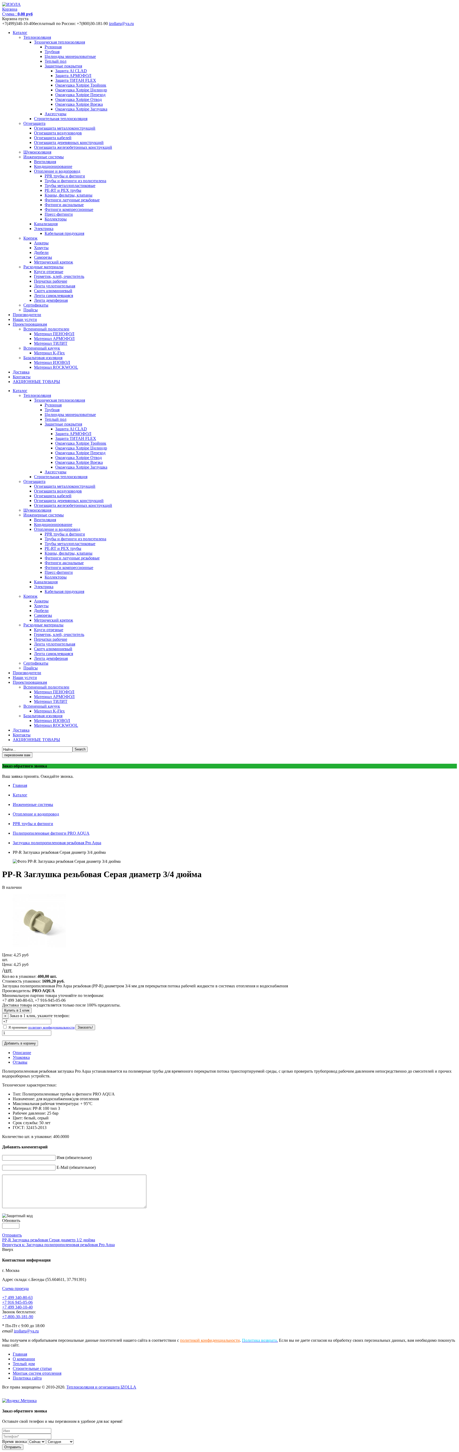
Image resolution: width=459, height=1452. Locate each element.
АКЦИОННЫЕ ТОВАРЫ (36, 381)
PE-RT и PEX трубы (63, 190)
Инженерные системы (43, 157)
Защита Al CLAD (71, 71)
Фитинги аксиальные (64, 204)
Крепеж (30, 238)
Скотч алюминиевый (53, 290)
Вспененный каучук (41, 348)
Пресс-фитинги (59, 214)
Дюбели (41, 252)
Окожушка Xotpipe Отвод (78, 99)
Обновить (11, 1220)
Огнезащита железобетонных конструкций (73, 147)
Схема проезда (15, 1288)
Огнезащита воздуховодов (58, 133)
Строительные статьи (32, 1368)
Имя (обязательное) (74, 1157)
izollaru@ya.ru (121, 23)
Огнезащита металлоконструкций (64, 128)
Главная (20, 785)
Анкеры (41, 243)
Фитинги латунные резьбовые (72, 200)
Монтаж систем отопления (37, 1373)
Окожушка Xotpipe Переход (80, 94)
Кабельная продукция (64, 233)
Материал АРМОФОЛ (54, 338)
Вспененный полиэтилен (46, 329)
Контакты (22, 377)
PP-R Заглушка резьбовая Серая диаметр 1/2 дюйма (48, 1240)
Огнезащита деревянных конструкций (69, 142)
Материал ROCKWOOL (56, 367)
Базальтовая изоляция (42, 357)
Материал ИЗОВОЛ (52, 362)
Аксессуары (55, 114)
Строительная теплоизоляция (60, 118)
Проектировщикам (30, 324)
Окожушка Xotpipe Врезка (79, 104)
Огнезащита (34, 123)
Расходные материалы (43, 267)
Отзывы (20, 1062)
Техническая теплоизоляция (59, 42)
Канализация (46, 224)
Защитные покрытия (63, 66)
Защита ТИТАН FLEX (75, 80)
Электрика (43, 228)
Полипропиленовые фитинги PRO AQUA (51, 833)
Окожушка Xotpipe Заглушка (81, 109)
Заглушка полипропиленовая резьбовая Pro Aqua (57, 842)
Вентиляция (45, 161)
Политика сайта (27, 1378)
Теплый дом (24, 1363)
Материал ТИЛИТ (50, 343)
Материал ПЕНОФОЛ (54, 334)
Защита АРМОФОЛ (73, 75)
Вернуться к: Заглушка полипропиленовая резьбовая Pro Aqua (58, 1244)
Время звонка (14, 1441)
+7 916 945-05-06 (17, 1302)
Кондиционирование (53, 166)
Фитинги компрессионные (69, 209)
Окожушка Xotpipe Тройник (80, 85)
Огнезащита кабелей (52, 137)
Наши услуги (25, 319)
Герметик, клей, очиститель (59, 276)
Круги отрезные (48, 271)
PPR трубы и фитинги (65, 176)
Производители (27, 314)
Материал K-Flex (49, 353)
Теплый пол (55, 61)
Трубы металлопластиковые (70, 185)
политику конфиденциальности (51, 1027)
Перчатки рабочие (50, 281)
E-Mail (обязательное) (76, 1167)
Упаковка (21, 1057)
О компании (24, 1359)
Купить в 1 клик (16, 1010)
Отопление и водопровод (57, 171)
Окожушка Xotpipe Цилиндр (81, 90)
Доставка (21, 372)
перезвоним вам (17, 755)
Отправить (12, 1235)
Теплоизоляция (37, 37)
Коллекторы (56, 219)
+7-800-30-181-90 (17, 1316)
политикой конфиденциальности (210, 1340)
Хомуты (41, 247)
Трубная (52, 51)
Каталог (20, 32)
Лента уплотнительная (54, 286)
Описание (22, 1052)
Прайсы (30, 310)
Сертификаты (35, 305)
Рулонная (53, 47)
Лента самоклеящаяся (53, 295)
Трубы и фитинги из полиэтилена (75, 181)
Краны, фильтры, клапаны (68, 195)
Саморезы (43, 257)
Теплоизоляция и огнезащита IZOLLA (101, 1387)
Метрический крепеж (53, 262)
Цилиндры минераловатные (70, 56)
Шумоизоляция (37, 152)
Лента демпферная (51, 300)
